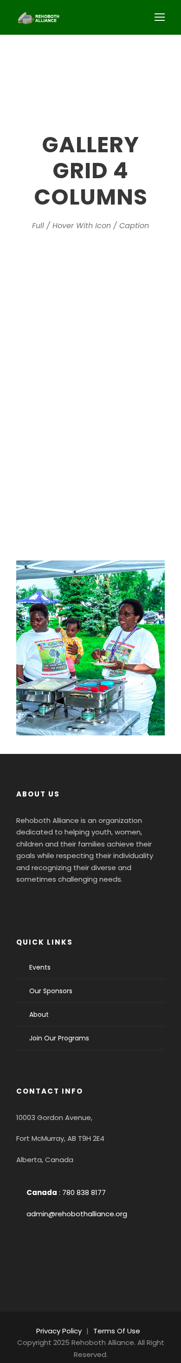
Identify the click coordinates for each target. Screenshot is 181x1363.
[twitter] (78, 902)
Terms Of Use (116, 1331)
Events (40, 967)
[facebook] (28, 902)
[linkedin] (53, 902)
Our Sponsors (50, 991)
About (39, 1014)
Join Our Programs (59, 1038)
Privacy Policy (59, 1331)
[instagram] (103, 902)
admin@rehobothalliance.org (76, 1214)
